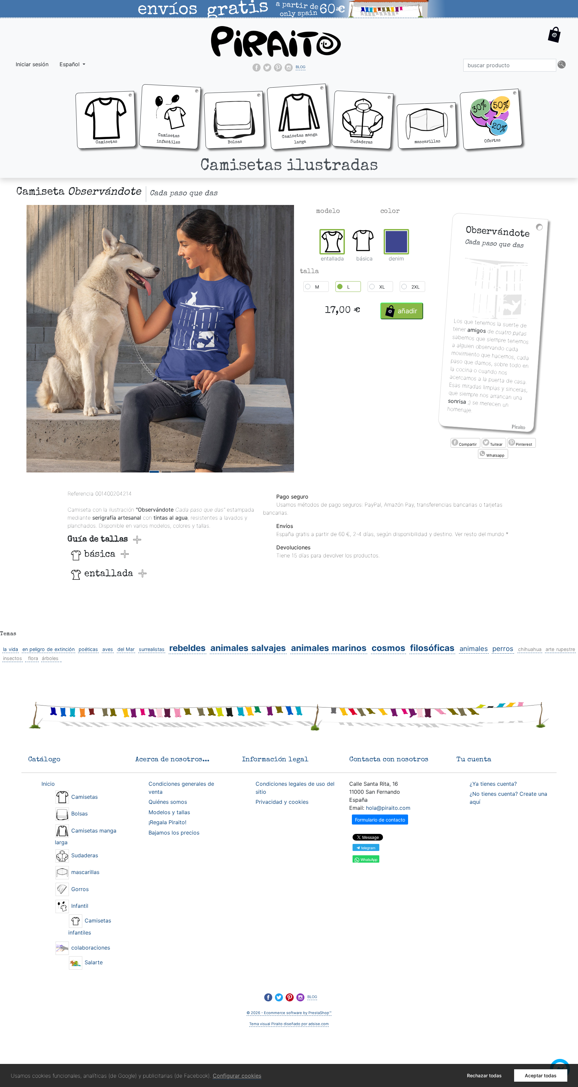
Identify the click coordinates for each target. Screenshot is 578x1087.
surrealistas (152, 649)
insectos (12, 658)
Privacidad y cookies (282, 801)
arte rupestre (560, 649)
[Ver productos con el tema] (25, 658)
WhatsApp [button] (368, 859)
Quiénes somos (168, 801)
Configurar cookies (237, 1075)
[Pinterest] (278, 68)
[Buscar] (561, 65)
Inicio (48, 783)
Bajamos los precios (174, 832)
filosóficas (432, 648)
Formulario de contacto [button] (380, 820)
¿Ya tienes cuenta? (493, 783)
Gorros (79, 889)
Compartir (468, 444)
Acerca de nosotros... (172, 759)
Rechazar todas (484, 1075)
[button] (554, 40)
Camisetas (84, 796)
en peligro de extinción (48, 649)
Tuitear (496, 444)
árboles (50, 658)
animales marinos (329, 648)
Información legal (275, 759)
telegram (367, 847)
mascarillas (84, 872)
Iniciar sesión (32, 64)
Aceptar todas (541, 1075)
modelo (328, 211)
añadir (407, 311)
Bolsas (79, 813)
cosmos (388, 648)
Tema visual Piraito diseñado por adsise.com (289, 1023)
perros (502, 648)
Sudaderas (84, 855)
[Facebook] (257, 68)
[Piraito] (276, 40)
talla (309, 271)
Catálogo (44, 759)
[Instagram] (289, 68)
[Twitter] (267, 68)
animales (474, 648)
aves (107, 649)
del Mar (126, 649)
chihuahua (530, 649)
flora (33, 658)
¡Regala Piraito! (167, 822)
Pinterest (524, 444)
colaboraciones (90, 947)
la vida (10, 649)
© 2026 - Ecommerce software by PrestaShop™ (289, 1012)
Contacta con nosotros (388, 759)
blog (300, 66)
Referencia (81, 493)
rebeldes (187, 648)
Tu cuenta (473, 759)
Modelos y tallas (169, 812)
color (390, 211)
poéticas (88, 649)
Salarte (93, 962)
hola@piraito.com (388, 807)
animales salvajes (248, 648)
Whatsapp (495, 455)
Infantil (79, 905)
